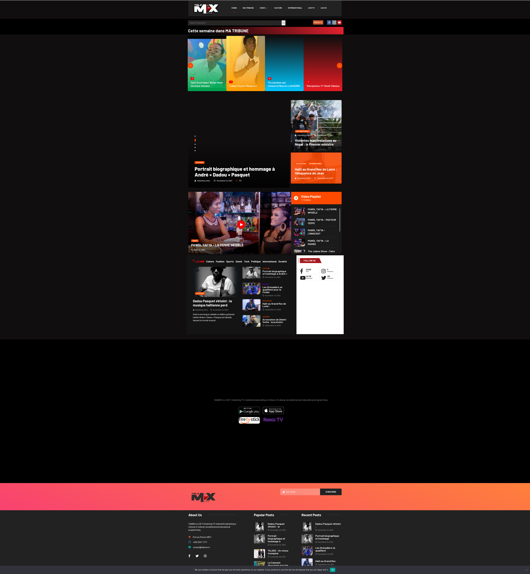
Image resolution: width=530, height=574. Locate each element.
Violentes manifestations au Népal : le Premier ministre (315, 142)
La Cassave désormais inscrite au (278, 565)
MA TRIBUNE (248, 8)
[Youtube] (339, 22)
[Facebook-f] (329, 22)
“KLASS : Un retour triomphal (278, 552)
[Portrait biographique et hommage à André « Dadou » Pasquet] (251, 273)
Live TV (311, 8)
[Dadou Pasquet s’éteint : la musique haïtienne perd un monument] (215, 282)
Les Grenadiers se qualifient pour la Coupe (272, 290)
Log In (324, 8)
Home (234, 8)
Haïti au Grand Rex (325, 561)
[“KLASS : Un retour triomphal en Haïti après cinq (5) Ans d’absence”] (259, 553)
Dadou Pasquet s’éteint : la (276, 525)
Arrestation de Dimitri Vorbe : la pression (274, 321)
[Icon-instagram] (334, 22)
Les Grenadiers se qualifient (325, 549)
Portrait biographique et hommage (327, 537)
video (195, 241)
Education (300, 164)
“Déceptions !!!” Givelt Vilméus (323, 85)
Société (266, 317)
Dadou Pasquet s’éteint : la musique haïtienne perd (212, 303)
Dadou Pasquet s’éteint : (328, 525)
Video (262, 8)
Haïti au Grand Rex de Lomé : (274, 305)
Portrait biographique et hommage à (276, 538)
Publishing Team (203, 181)
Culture (278, 8)
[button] (318, 22)
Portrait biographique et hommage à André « (275, 272)
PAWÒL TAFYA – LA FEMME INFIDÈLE (217, 245)
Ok (332, 570)
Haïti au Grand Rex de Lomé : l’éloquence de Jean (316, 171)
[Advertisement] (320, 308)
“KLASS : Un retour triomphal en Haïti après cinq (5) (236, 171)
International (295, 8)
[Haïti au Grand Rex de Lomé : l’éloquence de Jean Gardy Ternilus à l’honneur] (251, 305)
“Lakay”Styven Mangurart (243, 85)
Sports (266, 284)
